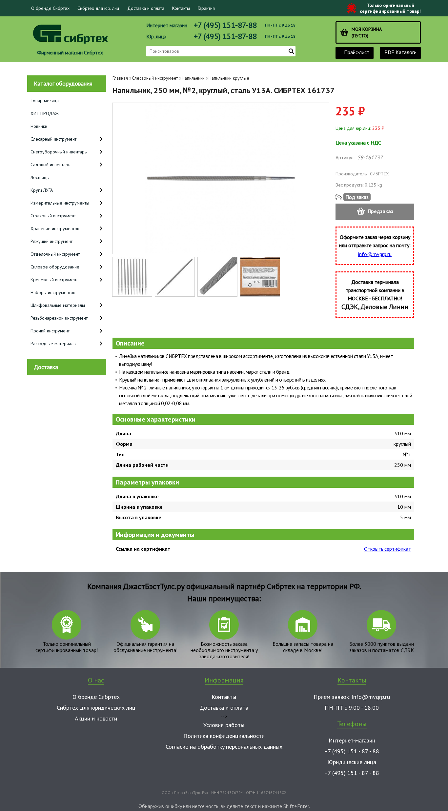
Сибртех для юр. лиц (98, 8)
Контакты (181, 8)
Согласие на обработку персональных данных (224, 746)
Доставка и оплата (145, 8)
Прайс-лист (356, 52)
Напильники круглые (229, 78)
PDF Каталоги (400, 52)
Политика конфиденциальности (224, 736)
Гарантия (206, 8)
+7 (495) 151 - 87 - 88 (351, 751)
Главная (120, 78)
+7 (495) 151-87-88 (225, 25)
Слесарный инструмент (155, 78)
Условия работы (223, 725)
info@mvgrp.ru (375, 254)
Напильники (193, 78)
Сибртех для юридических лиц (96, 707)
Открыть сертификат (387, 548)
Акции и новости (96, 718)
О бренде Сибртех (50, 8)
